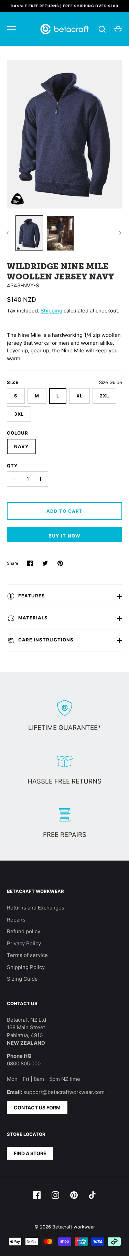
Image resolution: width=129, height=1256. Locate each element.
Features (31, 596)
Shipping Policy (26, 967)
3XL (19, 414)
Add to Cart (64, 511)
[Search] (102, 29)
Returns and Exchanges (35, 907)
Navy (21, 446)
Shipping (51, 310)
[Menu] (11, 29)
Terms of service (27, 955)
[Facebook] (36, 1195)
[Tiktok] (92, 1195)
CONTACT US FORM (37, 1107)
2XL (104, 395)
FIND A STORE (30, 1153)
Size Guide (110, 382)
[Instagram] (55, 1195)
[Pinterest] (74, 1195)
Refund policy (23, 931)
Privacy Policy (24, 943)
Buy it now (64, 536)
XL (79, 395)
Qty (12, 465)
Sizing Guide (22, 979)
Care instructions (46, 640)
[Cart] (118, 29)
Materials (33, 618)
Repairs (16, 919)
